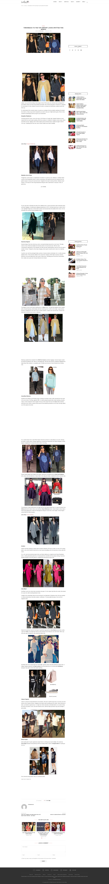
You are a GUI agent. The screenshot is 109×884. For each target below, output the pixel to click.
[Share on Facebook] (46, 800)
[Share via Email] (49, 800)
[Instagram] (75, 50)
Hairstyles (66, 1)
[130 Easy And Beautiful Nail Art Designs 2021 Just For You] (71, 253)
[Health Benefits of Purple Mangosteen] (71, 246)
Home (22, 5)
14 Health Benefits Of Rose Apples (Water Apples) (80, 133)
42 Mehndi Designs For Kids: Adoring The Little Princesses (81, 147)
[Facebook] (69, 50)
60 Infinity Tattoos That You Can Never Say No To (81, 260)
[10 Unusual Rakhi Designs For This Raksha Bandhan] (71, 127)
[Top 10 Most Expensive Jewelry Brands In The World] (71, 267)
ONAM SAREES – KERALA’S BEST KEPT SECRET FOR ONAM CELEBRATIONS (81, 106)
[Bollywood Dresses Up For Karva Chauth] (29, 826)
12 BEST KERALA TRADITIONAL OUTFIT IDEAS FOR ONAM (81, 98)
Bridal (83, 1)
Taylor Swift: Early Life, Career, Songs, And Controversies (43, 833)
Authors (44, 874)
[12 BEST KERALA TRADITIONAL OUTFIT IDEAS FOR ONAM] (71, 99)
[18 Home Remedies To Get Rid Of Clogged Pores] (71, 275)
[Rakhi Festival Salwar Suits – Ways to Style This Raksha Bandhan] (71, 113)
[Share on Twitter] (47, 800)
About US (31, 874)
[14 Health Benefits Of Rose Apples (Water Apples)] (71, 134)
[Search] (87, 2)
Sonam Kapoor (30, 514)
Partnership (71, 874)
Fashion (54, 1)
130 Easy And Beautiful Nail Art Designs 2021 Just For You (82, 253)
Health (72, 1)
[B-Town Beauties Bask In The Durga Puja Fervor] (58, 826)
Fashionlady (31, 804)
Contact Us (49, 874)
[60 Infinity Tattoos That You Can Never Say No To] (71, 261)
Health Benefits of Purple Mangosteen (81, 245)
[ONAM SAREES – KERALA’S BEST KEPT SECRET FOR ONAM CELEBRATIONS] (71, 105)
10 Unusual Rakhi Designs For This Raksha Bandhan (81, 126)
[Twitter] (72, 50)
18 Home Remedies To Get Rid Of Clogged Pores (82, 274)
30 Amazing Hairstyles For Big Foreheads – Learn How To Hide (82, 140)
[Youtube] (81, 50)
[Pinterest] (78, 50)
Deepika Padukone (31, 143)
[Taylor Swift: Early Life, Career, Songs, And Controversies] (43, 826)
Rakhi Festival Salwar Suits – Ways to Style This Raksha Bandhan (81, 113)
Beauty (60, 1)
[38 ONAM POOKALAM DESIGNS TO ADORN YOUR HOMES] (71, 120)
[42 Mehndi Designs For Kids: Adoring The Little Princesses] (71, 147)
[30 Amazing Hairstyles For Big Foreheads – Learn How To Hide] (71, 140)
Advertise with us (38, 874)
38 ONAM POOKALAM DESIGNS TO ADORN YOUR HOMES (81, 119)
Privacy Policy (77, 874)
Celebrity (78, 1)
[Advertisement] (42, 16)
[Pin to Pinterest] (48, 800)
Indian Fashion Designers (62, 874)
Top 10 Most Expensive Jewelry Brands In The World (81, 267)
